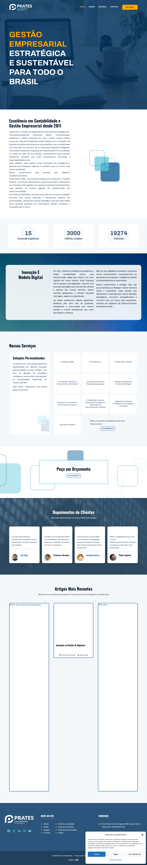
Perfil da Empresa (88, 518)
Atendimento (73, 476)
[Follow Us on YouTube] (30, 831)
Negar (115, 854)
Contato (114, 7)
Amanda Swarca (92, 555)
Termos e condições (66, 824)
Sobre (92, 7)
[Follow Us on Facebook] (9, 831)
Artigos (102, 7)
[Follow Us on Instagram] (24, 831)
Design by (72, 860)
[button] (142, 835)
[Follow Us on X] (14, 831)
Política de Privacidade (67, 830)
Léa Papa (24, 555)
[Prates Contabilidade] (20, 7)
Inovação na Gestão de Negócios (70, 645)
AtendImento (108, 428)
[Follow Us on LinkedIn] (19, 831)
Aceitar (96, 854)
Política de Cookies (115, 860)
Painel (60, 833)
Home (46, 824)
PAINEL (130, 7)
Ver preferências (134, 854)
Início (82, 7)
